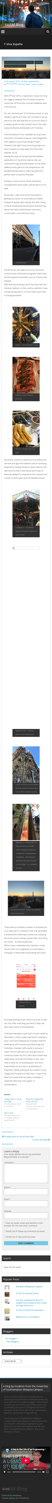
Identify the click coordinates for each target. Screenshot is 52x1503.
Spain (28, 84)
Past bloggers (12, 1341)
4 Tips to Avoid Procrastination (30, 1310)
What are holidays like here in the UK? (34, 1100)
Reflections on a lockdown (27, 1317)
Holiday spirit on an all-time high (19, 1136)
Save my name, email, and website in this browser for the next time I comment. (23, 1224)
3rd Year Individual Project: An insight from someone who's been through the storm (31, 1303)
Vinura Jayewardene (31, 81)
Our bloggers (11, 1338)
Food (23, 84)
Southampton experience (15, 66)
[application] (26, 1460)
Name (7, 1187)
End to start (8, 1113)
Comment (9, 1162)
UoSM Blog (14, 24)
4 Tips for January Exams (27, 1293)
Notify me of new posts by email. (21, 1237)
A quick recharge (40, 1139)
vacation (40, 84)
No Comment (11, 83)
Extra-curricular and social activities (19, 62)
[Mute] (43, 1472)
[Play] (5, 1472)
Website (7, 1211)
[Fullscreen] (47, 1472)
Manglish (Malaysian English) (29, 1286)
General (39, 62)
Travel (33, 84)
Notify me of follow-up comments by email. (25, 1231)
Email (7, 1199)
